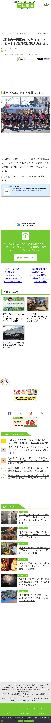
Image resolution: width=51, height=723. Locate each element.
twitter (20, 413)
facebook (9, 413)
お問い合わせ (25, 713)
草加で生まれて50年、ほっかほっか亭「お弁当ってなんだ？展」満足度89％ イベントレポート (34, 518)
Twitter (40, 59)
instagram (31, 413)
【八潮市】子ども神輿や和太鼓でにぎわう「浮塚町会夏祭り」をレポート (33, 598)
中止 (5, 54)
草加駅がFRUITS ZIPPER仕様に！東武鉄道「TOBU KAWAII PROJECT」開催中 (28, 476)
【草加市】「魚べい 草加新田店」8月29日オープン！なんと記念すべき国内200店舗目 (28, 450)
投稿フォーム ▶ (25, 257)
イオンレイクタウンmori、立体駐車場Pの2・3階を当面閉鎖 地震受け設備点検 (28, 441)
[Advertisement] (26, 74)
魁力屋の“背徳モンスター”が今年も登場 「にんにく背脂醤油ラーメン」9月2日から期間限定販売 (29, 460)
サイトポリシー (13, 708)
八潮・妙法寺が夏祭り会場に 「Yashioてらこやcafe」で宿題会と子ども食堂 (34, 550)
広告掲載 (40, 713)
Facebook (47, 59)
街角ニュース (27, 33)
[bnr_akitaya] (5, 385)
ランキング (46, 5)
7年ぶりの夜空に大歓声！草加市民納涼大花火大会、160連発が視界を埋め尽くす (34, 582)
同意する (20, 721)
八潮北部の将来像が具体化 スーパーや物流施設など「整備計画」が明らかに (28, 469)
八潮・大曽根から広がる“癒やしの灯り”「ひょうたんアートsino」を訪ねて (34, 566)
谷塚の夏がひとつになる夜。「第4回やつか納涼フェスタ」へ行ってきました (34, 534)
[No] (49, 719)
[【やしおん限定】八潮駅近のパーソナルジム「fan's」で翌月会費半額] (25, 426)
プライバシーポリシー (35, 708)
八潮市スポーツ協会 (17, 54)
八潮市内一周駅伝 (33, 54)
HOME (3, 33)
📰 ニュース (14, 33)
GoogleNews (41, 413)
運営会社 (10, 713)
